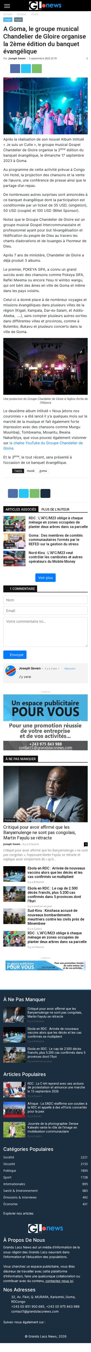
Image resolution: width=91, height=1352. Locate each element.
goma (43, 471)
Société (9, 527)
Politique (10, 820)
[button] (9, 722)
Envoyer (17, 654)
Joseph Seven (17, 58)
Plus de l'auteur (55, 509)
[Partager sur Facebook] (15, 68)
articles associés (21, 509)
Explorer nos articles (18, 1213)
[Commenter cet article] (45, 493)
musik (34, 14)
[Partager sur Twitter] (26, 68)
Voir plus (45, 577)
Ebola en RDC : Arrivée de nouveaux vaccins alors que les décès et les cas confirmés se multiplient (56, 872)
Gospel (21, 14)
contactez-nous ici (59, 1281)
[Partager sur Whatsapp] (37, 68)
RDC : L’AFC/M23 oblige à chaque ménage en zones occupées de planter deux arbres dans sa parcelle (57, 937)
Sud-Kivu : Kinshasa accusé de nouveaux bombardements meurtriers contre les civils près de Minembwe (56, 917)
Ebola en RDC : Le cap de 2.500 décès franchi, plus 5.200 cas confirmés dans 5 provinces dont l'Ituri (54, 894)
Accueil (7, 14)
